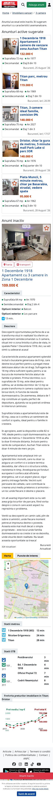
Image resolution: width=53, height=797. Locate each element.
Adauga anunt (36, 4)
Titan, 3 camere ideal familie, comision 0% (31, 111)
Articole (7, 751)
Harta (7, 555)
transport (25, 264)
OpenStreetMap (31, 617)
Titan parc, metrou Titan (33, 78)
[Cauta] (23, 5)
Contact (43, 755)
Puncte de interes (27, 555)
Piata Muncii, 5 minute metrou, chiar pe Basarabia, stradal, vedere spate (34, 184)
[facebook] (14, 764)
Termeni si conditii (40, 751)
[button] (26, 586)
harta (9, 264)
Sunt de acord (26, 793)
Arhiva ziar (20, 751)
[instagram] (20, 764)
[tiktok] (32, 764)
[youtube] (39, 764)
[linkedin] (26, 764)
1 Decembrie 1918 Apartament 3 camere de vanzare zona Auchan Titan (34, 43)
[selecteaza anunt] (14, 42)
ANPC (26, 758)
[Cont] (49, 5)
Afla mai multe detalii (40, 789)
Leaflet (19, 617)
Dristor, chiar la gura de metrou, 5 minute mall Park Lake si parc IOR (35, 146)
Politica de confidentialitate (20, 755)
